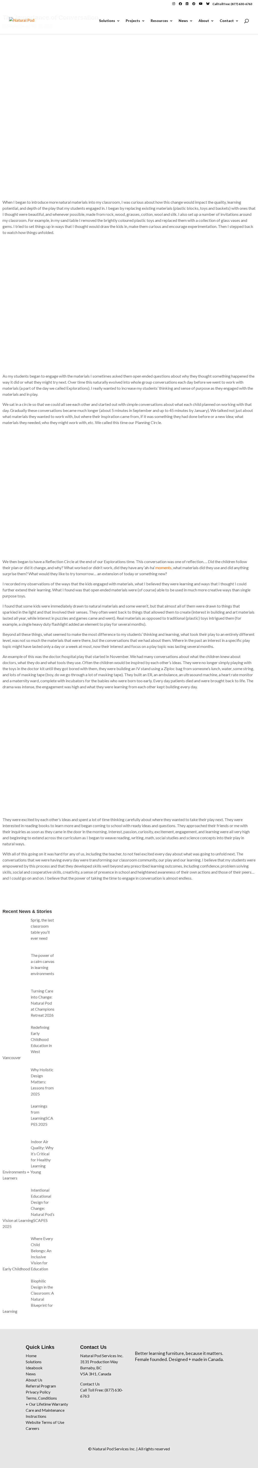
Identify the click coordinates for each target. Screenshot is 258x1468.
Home (31, 1355)
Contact (227, 21)
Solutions (107, 21)
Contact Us (90, 1383)
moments (163, 567)
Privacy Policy (38, 1392)
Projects (133, 21)
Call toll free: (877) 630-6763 (232, 4)
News (183, 21)
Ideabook (34, 1367)
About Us (34, 1379)
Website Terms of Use (45, 1422)
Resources (159, 21)
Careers (32, 1428)
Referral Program (41, 1385)
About (204, 21)
